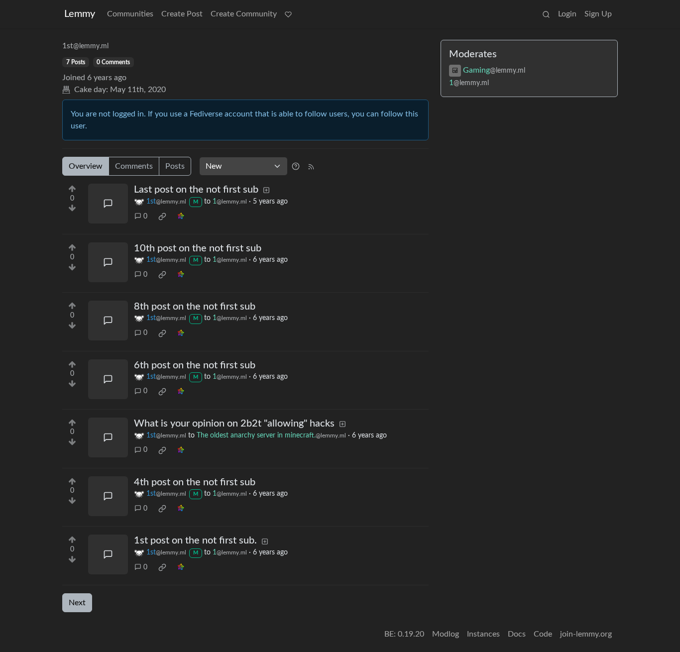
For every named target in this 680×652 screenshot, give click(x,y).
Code (543, 634)
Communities (130, 14)
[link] (162, 216)
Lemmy (79, 14)
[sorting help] (296, 166)
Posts (175, 166)
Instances (483, 634)
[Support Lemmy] (288, 14)
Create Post (182, 14)
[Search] (546, 14)
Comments (134, 166)
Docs (517, 634)
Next (77, 603)
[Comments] (108, 203)
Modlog (445, 634)
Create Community (244, 14)
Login (567, 14)
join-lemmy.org (586, 634)
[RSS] (311, 166)
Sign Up (598, 14)
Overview (86, 166)
